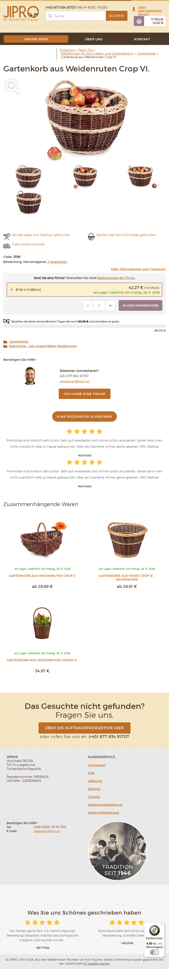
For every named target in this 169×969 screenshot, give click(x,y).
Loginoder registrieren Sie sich (150, 10)
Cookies (94, 797)
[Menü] (162, 925)
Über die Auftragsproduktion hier (84, 728)
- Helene (127, 943)
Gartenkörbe (18, 341)
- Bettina (42, 947)
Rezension (57, 262)
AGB (91, 773)
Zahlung (94, 789)
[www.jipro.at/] (21, 13)
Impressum (97, 765)
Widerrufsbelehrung (103, 812)
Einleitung (67, 50)
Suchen (116, 16)
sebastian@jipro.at (75, 381)
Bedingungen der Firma (116, 278)
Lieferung (95, 781)
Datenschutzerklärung (105, 805)
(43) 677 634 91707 (74, 376)
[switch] (154, 952)
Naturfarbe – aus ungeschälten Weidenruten (43, 346)
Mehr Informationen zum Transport (138, 269)
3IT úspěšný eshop (96, 963)
